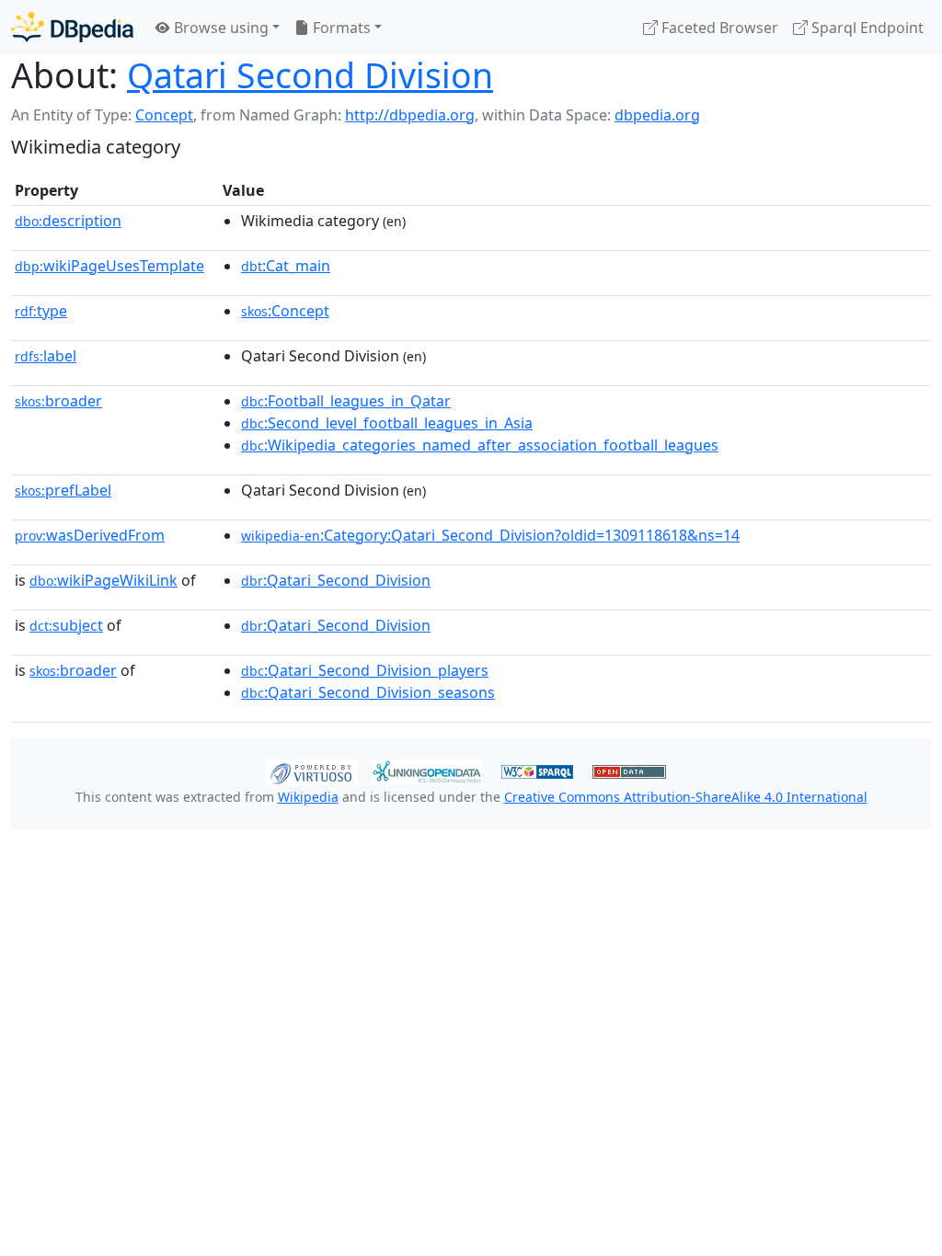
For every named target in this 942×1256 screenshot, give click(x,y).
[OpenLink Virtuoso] (311, 770)
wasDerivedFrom (90, 535)
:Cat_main (285, 266)
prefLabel (63, 490)
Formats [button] (340, 27)
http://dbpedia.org (410, 115)
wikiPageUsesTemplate (109, 266)
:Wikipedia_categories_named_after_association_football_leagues (479, 445)
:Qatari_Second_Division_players (364, 670)
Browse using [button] (219, 27)
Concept (164, 115)
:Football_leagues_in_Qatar (346, 401)
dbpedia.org (657, 115)
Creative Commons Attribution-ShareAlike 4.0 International (685, 796)
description (68, 221)
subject (66, 625)
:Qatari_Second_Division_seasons (368, 692)
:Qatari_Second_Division (336, 580)
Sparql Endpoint (866, 27)
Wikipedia (308, 796)
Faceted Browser (718, 27)
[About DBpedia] (72, 27)
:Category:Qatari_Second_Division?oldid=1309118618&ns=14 (490, 535)
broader (58, 401)
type (41, 311)
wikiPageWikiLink (103, 580)
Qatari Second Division (310, 74)
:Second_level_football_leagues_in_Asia (387, 423)
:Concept (285, 311)
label (45, 356)
